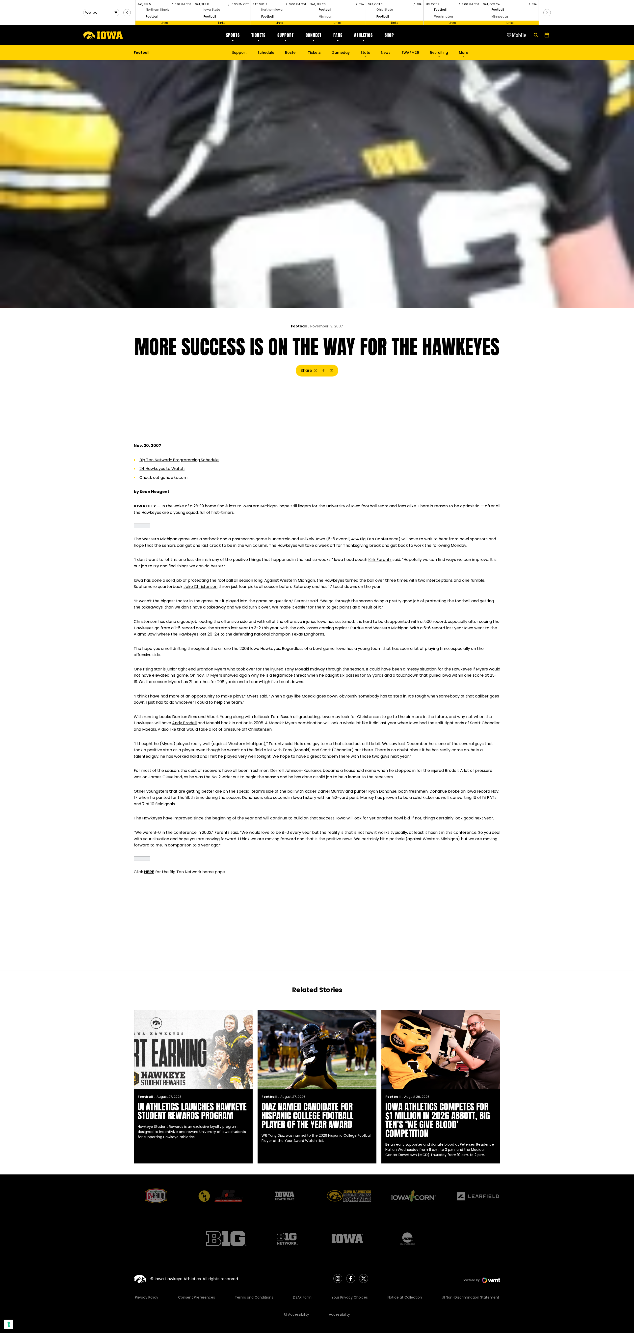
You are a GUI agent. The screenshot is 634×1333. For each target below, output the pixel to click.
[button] (127, 12)
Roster (291, 52)
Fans (337, 35)
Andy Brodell (184, 723)
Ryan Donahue (382, 791)
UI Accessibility (296, 1314)
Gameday (341, 52)
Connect (314, 35)
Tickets (258, 35)
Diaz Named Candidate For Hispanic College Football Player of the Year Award (307, 1115)
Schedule (266, 52)
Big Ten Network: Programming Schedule (179, 460)
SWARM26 (410, 52)
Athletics (363, 35)
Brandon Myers (211, 669)
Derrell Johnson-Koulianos (296, 770)
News (386, 52)
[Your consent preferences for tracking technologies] (8, 1324)
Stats (365, 52)
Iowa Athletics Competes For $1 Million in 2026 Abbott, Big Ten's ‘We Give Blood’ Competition (437, 1120)
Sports (233, 35)
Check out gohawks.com (163, 477)
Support (285, 35)
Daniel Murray (330, 791)
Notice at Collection (405, 1297)
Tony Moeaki (296, 669)
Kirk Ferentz (380, 559)
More (463, 52)
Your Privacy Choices (349, 1297)
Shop (389, 35)
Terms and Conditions (254, 1297)
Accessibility (339, 1314)
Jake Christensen (200, 586)
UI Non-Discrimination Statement (470, 1297)
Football (299, 326)
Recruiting (439, 52)
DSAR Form (302, 1297)
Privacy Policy (146, 1297)
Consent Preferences (196, 1297)
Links (164, 23)
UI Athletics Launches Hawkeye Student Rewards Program (192, 1111)
